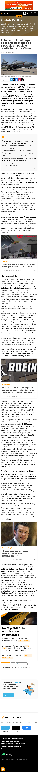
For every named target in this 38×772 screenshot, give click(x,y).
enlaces (27, 641)
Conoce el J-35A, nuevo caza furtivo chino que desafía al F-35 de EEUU (18, 265)
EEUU (13, 664)
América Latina (6, 722)
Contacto (16, 741)
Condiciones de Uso (17, 738)
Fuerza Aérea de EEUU (7, 667)
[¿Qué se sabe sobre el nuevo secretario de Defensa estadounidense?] (19, 534)
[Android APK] (6, 754)
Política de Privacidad (7, 743)
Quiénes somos (5, 738)
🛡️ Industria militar (25, 667)
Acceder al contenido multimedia (24, 76)
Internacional (18, 722)
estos (20, 641)
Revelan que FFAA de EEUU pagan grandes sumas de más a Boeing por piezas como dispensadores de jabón (18, 390)
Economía (6, 384)
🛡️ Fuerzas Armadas (22, 664)
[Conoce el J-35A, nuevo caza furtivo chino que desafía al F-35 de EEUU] (19, 247)
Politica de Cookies (19, 743)
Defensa (5, 261)
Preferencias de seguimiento (9, 749)
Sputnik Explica (8, 548)
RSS (21, 746)
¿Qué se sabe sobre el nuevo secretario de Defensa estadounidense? (15, 553)
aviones (17, 667)
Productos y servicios (7, 741)
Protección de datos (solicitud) (10, 746)
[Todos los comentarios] (3, 769)
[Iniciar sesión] (28, 13)
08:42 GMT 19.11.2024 (7, 52)
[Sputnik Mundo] (5, 14)
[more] (35, 168)
